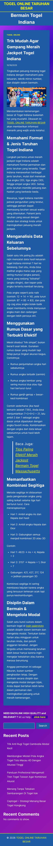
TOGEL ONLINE (13, 35)
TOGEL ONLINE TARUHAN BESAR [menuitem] (26, 122)
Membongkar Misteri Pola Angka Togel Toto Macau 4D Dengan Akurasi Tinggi (25, 760)
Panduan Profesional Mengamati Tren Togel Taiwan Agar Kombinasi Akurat (26, 777)
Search (43, 725)
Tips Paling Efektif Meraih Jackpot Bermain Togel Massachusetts (27, 460)
